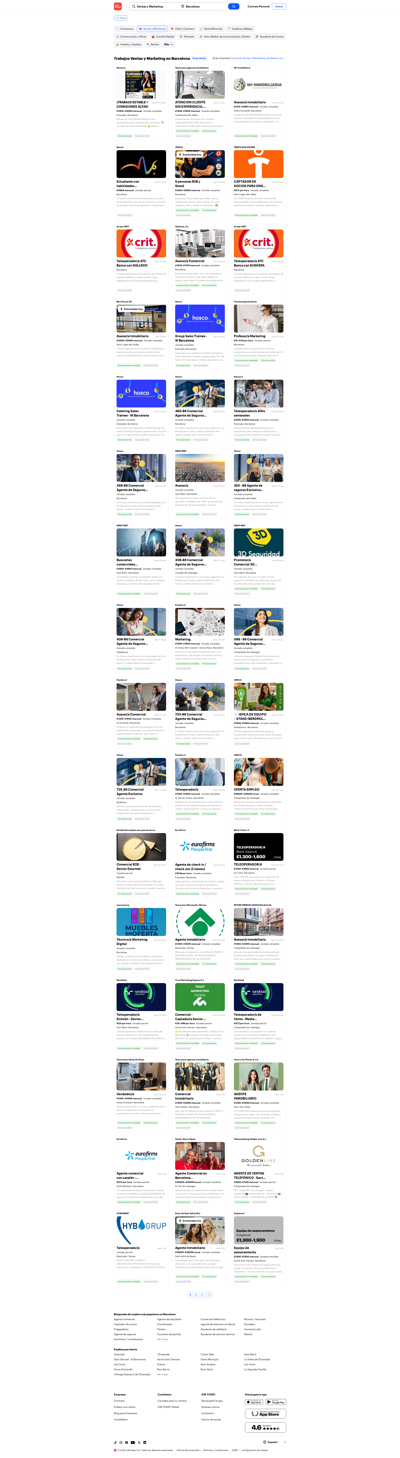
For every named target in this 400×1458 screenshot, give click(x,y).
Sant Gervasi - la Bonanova (130, 1359)
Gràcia (161, 1364)
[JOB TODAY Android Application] (276, 1402)
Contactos (207, 1413)
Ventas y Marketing (154, 28)
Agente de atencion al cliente (218, 1324)
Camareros (126, 28)
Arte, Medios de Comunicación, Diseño (227, 36)
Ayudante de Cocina (272, 36)
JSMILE (179, 147)
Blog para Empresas (125, 1413)
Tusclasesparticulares (245, 301)
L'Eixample (163, 1354)
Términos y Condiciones (215, 1450)
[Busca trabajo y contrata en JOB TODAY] (118, 6)
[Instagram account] (121, 1442)
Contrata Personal (259, 6)
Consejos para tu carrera (172, 1400)
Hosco (178, 301)
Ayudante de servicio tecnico (218, 1334)
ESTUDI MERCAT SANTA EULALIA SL (253, 905)
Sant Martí (250, 1354)
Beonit (120, 147)
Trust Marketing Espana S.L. (190, 980)
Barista (155, 44)
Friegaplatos (121, 1329)
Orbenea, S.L (182, 226)
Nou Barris (163, 1369)
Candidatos (121, 1419)
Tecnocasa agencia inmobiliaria (192, 67)
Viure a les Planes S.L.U (246, 1059)
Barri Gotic (207, 1369)
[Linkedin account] (144, 1442)
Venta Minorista (213, 28)
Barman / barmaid (254, 1319)
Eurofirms (180, 830)
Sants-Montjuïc (210, 1359)
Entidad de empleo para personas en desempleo (136, 831)
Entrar (279, 6)
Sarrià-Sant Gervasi (168, 1359)
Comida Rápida (165, 36)
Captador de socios (125, 1324)
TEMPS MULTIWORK (244, 147)
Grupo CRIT (123, 226)
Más (166, 44)
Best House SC (124, 301)
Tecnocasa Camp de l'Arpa (130, 1059)
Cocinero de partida (169, 1334)
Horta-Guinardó (123, 1369)
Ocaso (178, 376)
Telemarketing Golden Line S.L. (250, 1139)
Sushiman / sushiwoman (128, 1339)
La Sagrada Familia (255, 1369)
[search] (233, 6)
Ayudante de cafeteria (214, 1329)
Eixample (119, 1354)
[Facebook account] (126, 1442)
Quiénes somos (210, 1406)
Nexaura (121, 67)
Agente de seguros (125, 1334)
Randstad (122, 980)
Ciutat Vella (207, 1354)
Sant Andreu (208, 1364)
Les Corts (119, 1364)
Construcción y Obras (133, 36)
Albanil (248, 1334)
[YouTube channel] (133, 1442)
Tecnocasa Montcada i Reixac (190, 905)
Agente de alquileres (169, 1319)
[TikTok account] (115, 1442)
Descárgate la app (211, 1400)
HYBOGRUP (123, 1213)
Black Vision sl (241, 830)
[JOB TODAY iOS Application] (254, 1402)
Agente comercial (124, 1319)
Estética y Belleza (242, 28)
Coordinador (164, 1324)
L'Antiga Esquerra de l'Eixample (132, 1374)
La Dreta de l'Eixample (257, 1359)
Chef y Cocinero (184, 28)
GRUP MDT (181, 451)
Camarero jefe (252, 1329)
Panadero (249, 1324)
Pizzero (161, 1329)
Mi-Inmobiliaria (242, 67)
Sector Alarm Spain (185, 1139)
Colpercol (239, 1213)
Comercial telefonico (213, 1319)
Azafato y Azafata (130, 44)
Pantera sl (180, 605)
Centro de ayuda (211, 1419)
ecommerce (123, 905)
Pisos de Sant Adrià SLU (187, 1213)
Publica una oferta (124, 1406)
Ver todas (162, 1339)
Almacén (189, 36)
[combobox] (157, 6)
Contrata (119, 1400)
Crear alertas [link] (199, 58)
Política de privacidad (188, 1450)
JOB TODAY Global (168, 1406)
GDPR (235, 1450)
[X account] (139, 1442)
